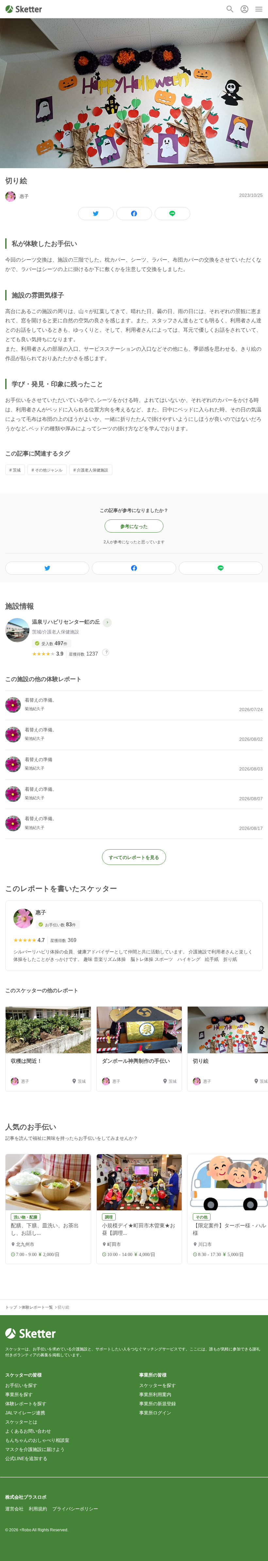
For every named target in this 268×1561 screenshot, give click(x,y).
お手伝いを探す (21, 1385)
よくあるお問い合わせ (28, 1431)
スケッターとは (21, 1422)
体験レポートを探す (25, 1403)
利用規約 (38, 1508)
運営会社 (14, 1508)
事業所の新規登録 (157, 1403)
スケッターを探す (157, 1385)
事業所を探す (19, 1394)
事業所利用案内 (155, 1394)
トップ (11, 1307)
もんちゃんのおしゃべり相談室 (37, 1440)
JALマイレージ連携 (25, 1412)
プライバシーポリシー (75, 1508)
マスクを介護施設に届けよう (35, 1449)
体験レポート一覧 (37, 1307)
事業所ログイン (155, 1412)
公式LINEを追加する (26, 1458)
